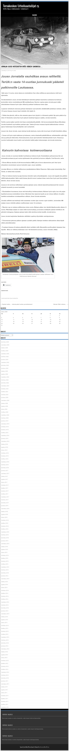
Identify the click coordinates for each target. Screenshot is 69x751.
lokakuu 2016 (4, 511)
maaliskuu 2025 (5, 353)
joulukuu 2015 (4, 540)
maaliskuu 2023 (5, 362)
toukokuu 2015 (5, 561)
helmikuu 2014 (5, 605)
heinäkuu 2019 (5, 426)
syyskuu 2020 (4, 406)
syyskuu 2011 (4, 689)
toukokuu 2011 (5, 701)
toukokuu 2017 (5, 491)
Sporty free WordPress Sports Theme (29, 747)
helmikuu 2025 (5, 356)
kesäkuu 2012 (4, 663)
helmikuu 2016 (5, 535)
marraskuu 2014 (5, 578)
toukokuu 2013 (5, 631)
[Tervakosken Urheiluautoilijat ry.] (34, 40)
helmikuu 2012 (5, 675)
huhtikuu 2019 (4, 432)
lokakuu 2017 (4, 476)
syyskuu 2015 (4, 549)
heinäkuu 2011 (5, 695)
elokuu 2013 (4, 622)
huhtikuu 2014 (4, 599)
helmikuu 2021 (5, 394)
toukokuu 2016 (5, 526)
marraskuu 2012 (5, 649)
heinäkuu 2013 (5, 625)
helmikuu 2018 (5, 464)
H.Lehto (14, 70)
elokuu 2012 (4, 657)
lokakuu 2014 (4, 581)
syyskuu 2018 (4, 447)
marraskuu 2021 (5, 385)
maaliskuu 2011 (5, 707)
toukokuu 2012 (5, 666)
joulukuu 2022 (4, 368)
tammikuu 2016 (5, 537)
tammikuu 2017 (5, 502)
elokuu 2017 (4, 482)
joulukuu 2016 (4, 505)
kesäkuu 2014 (4, 593)
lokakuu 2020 (4, 403)
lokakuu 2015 (4, 546)
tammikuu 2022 (5, 383)
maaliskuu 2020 (5, 415)
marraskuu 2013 (5, 613)
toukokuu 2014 (5, 596)
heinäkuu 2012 (5, 660)
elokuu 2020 (4, 409)
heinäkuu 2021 (5, 388)
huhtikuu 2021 (4, 391)
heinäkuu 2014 (5, 590)
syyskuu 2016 (4, 514)
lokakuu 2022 (4, 371)
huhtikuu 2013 (4, 634)
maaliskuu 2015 (5, 567)
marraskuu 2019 (5, 424)
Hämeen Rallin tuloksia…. (60, 304)
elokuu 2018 (4, 450)
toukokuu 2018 (5, 456)
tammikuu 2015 (5, 573)
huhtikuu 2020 (4, 412)
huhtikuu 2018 (4, 459)
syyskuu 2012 (4, 654)
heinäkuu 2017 (5, 485)
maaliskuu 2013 (5, 637)
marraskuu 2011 (5, 684)
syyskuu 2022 (4, 374)
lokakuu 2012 (4, 651)
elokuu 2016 (4, 517)
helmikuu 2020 (5, 418)
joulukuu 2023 (4, 359)
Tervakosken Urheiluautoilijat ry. (21, 6)
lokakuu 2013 (4, 616)
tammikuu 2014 (5, 608)
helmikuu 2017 (5, 499)
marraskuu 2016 (5, 508)
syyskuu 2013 (4, 619)
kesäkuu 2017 (4, 488)
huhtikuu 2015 (4, 564)
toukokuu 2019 (5, 429)
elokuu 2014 (4, 587)
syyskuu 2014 (4, 584)
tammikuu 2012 (5, 678)
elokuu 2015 (4, 552)
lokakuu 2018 (4, 444)
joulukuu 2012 (4, 646)
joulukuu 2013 (4, 611)
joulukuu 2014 (4, 575)
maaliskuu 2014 (5, 602)
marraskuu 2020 (5, 400)
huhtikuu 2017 (4, 494)
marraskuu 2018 (5, 441)
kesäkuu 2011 (4, 698)
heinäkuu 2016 (5, 520)
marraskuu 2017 (5, 473)
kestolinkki (6, 298)
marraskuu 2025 (5, 345)
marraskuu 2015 (5, 543)
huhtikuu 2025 (4, 350)
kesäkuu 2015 (4, 558)
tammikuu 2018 (5, 467)
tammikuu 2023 (5, 365)
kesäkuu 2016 (4, 523)
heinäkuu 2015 (5, 555)
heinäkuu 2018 (5, 453)
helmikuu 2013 (5, 640)
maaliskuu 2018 (5, 462)
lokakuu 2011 (4, 687)
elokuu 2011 (4, 692)
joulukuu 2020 (4, 397)
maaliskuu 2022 (5, 377)
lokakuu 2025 (4, 347)
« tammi (3, 329)
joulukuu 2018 (4, 438)
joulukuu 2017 (4, 470)
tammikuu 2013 (5, 643)
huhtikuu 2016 (4, 529)
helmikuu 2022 (5, 380)
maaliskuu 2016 (5, 532)
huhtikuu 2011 (4, 704)
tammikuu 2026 (5, 342)
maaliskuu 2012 (5, 672)
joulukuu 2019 (4, 421)
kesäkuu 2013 (4, 628)
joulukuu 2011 (4, 681)
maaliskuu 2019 (5, 435)
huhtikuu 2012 (4, 669)
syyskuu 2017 (4, 479)
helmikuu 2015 (5, 570)
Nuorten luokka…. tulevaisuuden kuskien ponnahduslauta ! (17, 304)
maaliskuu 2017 (5, 497)
